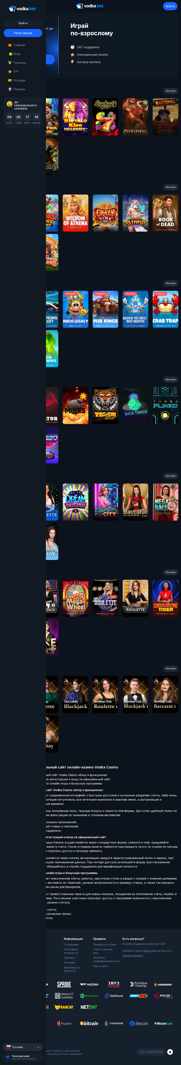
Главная (19, 45)
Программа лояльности (71, 951)
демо (75, 126)
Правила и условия (104, 944)
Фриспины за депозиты (72, 969)
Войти (170, 6)
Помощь (19, 89)
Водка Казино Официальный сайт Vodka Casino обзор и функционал (58, 775)
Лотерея (19, 80)
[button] (23, 1047)
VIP (15, 71)
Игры (15, 54)
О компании (71, 944)
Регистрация (23, 33)
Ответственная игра (102, 951)
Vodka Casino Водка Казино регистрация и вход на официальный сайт (60, 779)
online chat (149, 950)
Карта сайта (100, 966)
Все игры (171, 91)
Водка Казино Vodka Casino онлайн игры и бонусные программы (56, 783)
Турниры (19, 62)
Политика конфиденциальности (105, 959)
